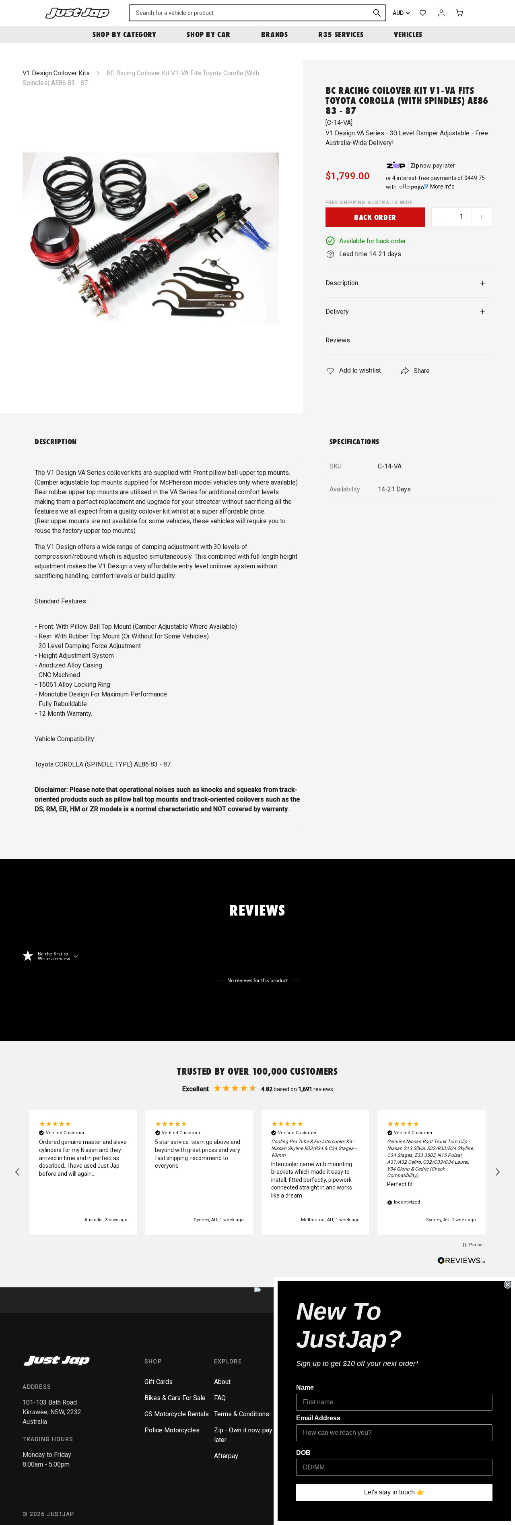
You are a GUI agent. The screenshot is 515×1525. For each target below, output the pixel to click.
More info (442, 186)
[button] (17, 1172)
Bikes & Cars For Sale (175, 1398)
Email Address (318, 1418)
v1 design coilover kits (56, 73)
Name (305, 1387)
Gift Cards (158, 1382)
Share (422, 371)
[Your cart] (460, 13)
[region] (257, 1172)
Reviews (337, 340)
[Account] (441, 13)
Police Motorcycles (172, 1430)
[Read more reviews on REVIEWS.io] (461, 1261)
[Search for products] (377, 12)
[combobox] (257, 12)
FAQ (220, 1398)
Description (341, 283)
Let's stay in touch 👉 (394, 1492)
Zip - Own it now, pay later (243, 1435)
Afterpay (226, 1456)
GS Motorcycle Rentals (176, 1414)
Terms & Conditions (241, 1414)
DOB (303, 1452)
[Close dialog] (508, 1285)
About (222, 1382)
